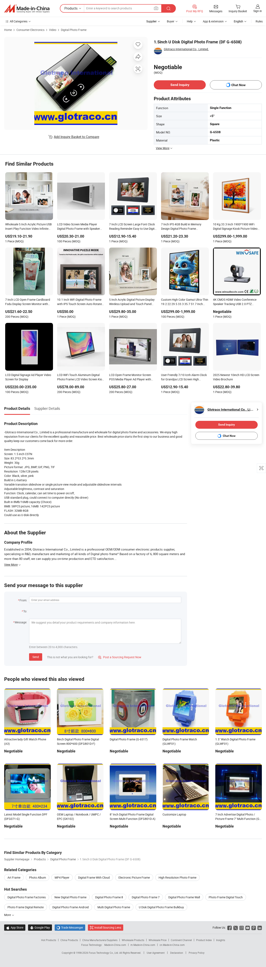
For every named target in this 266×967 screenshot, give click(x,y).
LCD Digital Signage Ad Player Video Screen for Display (28, 377)
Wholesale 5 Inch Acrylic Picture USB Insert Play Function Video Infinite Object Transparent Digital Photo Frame (28, 226)
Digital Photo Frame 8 (109, 897)
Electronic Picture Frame (134, 877)
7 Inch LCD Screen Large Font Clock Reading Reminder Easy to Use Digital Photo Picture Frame (133, 226)
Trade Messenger (70, 927)
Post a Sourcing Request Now (119, 657)
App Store (14, 927)
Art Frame (13, 877)
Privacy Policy (196, 952)
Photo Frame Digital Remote (25, 907)
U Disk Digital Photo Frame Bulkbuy (161, 907)
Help (190, 21)
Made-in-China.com (115, 944)
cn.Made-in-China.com (172, 944)
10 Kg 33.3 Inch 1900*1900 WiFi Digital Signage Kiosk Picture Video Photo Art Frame (235, 226)
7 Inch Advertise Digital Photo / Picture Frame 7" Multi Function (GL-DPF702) (238, 818)
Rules (259, 21)
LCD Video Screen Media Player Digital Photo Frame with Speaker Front (78, 226)
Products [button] (71, 8)
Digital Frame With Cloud (94, 877)
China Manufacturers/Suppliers (99, 940)
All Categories (18, 21)
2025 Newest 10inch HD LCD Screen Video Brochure (236, 377)
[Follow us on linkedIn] (259, 927)
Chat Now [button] (238, 85)
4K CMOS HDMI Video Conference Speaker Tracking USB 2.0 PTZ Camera (234, 302)
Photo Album (37, 877)
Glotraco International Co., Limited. (186, 49)
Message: (21, 622)
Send (35, 657)
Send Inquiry (179, 85)
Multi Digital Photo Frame (113, 907)
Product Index (204, 940)
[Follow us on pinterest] (253, 927)
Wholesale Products (133, 940)
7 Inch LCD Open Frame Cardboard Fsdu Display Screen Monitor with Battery (27, 302)
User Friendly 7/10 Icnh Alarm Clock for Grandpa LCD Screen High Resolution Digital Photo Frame (184, 377)
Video (52, 30)
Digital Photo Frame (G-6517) (129, 739)
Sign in (257, 11)
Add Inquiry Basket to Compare (76, 136)
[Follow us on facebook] (229, 927)
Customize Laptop (174, 814)
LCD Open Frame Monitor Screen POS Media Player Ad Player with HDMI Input (130, 377)
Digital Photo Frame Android (70, 907)
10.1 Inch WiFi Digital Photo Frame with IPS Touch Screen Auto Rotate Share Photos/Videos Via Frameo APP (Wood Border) (79, 302)
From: (23, 600)
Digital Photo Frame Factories (26, 897)
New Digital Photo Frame (70, 897)
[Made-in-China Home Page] (26, 8)
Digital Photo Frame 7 (146, 897)
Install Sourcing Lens (107, 927)
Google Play (40, 927)
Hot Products (48, 940)
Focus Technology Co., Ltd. (104, 952)
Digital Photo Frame (73, 30)
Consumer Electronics (30, 30)
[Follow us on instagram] (241, 927)
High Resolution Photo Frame (177, 877)
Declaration (176, 952)
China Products (69, 940)
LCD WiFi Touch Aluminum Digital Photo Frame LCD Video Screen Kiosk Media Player (81, 377)
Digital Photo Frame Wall (184, 897)
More (7, 915)
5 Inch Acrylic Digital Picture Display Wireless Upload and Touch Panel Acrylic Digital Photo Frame (132, 302)
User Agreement (156, 952)
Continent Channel (181, 940)
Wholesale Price (157, 940)
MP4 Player (62, 877)
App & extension (213, 21)
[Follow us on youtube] (247, 927)
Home (8, 30)
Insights (220, 940)
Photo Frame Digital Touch (226, 897)
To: (25, 611)
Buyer (170, 21)
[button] (156, 8)
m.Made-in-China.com (143, 944)
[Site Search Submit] (168, 8)
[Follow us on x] (235, 927)
